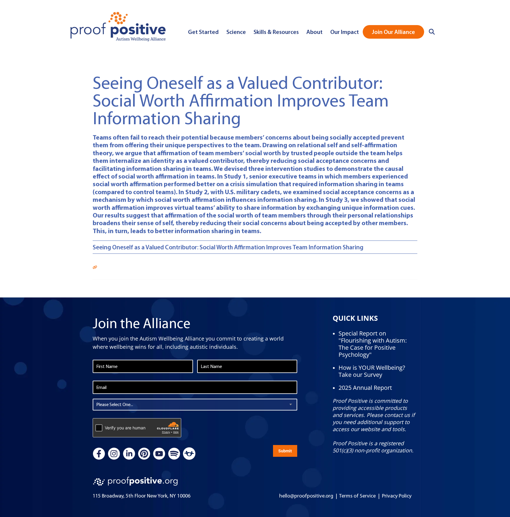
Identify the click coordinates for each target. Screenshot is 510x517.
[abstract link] (95, 266)
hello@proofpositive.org (306, 496)
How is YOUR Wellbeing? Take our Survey (372, 371)
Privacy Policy (396, 496)
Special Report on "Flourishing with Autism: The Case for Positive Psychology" (373, 344)
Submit (285, 451)
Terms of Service (357, 496)
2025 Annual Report (365, 388)
